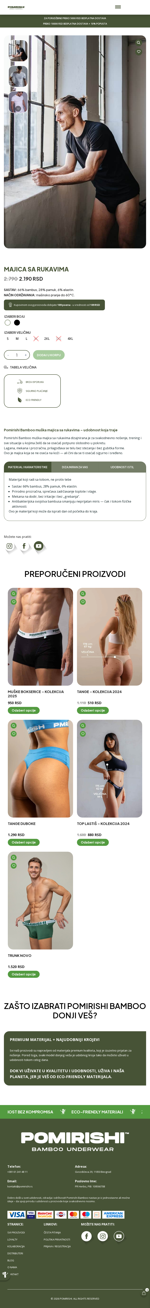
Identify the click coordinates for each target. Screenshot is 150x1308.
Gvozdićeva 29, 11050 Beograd (93, 1172)
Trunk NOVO (19, 955)
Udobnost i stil (122, 467)
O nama (12, 1267)
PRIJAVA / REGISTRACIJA (57, 1246)
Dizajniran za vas (75, 467)
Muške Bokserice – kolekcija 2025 (36, 693)
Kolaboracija (16, 1246)
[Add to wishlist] (138, 51)
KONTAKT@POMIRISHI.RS (20, 1186)
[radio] (8, 323)
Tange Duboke (22, 823)
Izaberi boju (14, 317)
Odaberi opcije (24, 710)
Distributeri (15, 1253)
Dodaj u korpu (49, 355)
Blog (10, 1260)
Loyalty (12, 1239)
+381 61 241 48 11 (17, 1172)
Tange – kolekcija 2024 (99, 691)
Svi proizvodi (16, 1232)
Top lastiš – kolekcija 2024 (103, 823)
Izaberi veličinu (17, 333)
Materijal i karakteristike (27, 467)
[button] (118, 7)
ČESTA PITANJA (52, 1232)
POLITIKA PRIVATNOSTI (57, 1239)
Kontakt (13, 1274)
